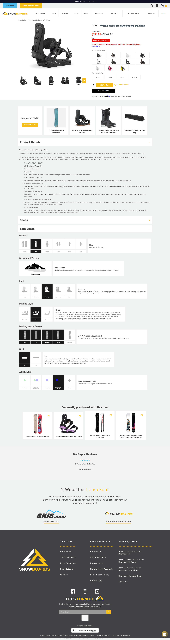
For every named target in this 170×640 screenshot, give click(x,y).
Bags (86, 13)
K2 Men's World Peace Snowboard (56, 131)
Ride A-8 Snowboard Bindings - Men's (69, 436)
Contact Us (95, 551)
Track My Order (68, 557)
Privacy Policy (45, 635)
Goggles (99, 13)
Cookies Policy (57, 635)
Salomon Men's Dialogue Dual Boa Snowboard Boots (108, 131)
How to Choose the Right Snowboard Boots (131, 561)
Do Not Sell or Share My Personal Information (79, 635)
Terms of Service (103, 635)
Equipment (40, 13)
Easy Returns (66, 569)
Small (98, 77)
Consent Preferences (84, 626)
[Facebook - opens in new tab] (73, 591)
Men (54, 13)
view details (96, 47)
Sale (163, 13)
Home (19, 20)
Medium (110, 77)
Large (122, 77)
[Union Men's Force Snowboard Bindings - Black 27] (24, 80)
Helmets (114, 13)
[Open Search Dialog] (151, 5)
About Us (123, 582)
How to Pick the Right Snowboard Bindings (130, 569)
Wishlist (64, 575)
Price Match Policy (99, 575)
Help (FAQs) (96, 580)
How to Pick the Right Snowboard (130, 552)
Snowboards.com (31, 5)
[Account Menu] (157, 5)
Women (65, 13)
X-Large (134, 77)
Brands (151, 13)
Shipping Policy (98, 557)
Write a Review (85, 469)
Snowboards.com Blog (130, 576)
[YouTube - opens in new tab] (97, 591)
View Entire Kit (124, 85)
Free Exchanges (68, 563)
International (96, 563)
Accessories (133, 13)
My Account (66, 551)
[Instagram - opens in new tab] (85, 591)
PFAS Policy (115, 635)
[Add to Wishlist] (116, 84)
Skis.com (10, 5)
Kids (76, 13)
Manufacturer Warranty (101, 569)
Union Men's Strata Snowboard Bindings (82, 131)
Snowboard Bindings (35, 20)
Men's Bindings (46, 20)
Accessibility (125, 635)
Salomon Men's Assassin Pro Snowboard (100, 436)
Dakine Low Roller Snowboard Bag (134, 131)
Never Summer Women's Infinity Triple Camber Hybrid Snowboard (130, 436)
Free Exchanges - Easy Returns (85, 1)
